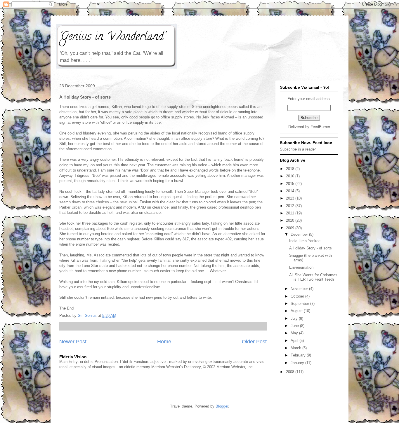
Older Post (254, 342)
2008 (290, 372)
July (295, 318)
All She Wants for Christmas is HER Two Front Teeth (313, 277)
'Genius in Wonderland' (112, 37)
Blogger (222, 406)
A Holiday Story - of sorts (310, 248)
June (295, 326)
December (300, 234)
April (295, 340)
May (295, 333)
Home (164, 342)
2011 (290, 213)
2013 (290, 198)
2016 (290, 176)
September (300, 303)
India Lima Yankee (304, 241)
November (300, 288)
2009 (290, 228)
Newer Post (72, 342)
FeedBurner (320, 127)
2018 (290, 169)
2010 (290, 220)
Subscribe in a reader (298, 149)
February (299, 355)
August (297, 311)
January (298, 363)
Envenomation (301, 267)
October (298, 296)
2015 (290, 183)
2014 (290, 191)
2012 (290, 206)
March (296, 348)
